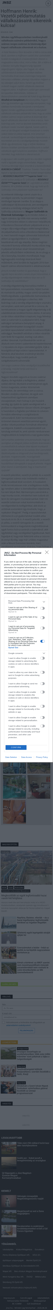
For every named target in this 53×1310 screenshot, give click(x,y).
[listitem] (26, 602)
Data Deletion (11, 757)
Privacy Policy (42, 757)
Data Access (26, 757)
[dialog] (26, 655)
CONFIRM (16, 747)
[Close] (47, 553)
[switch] (42, 608)
